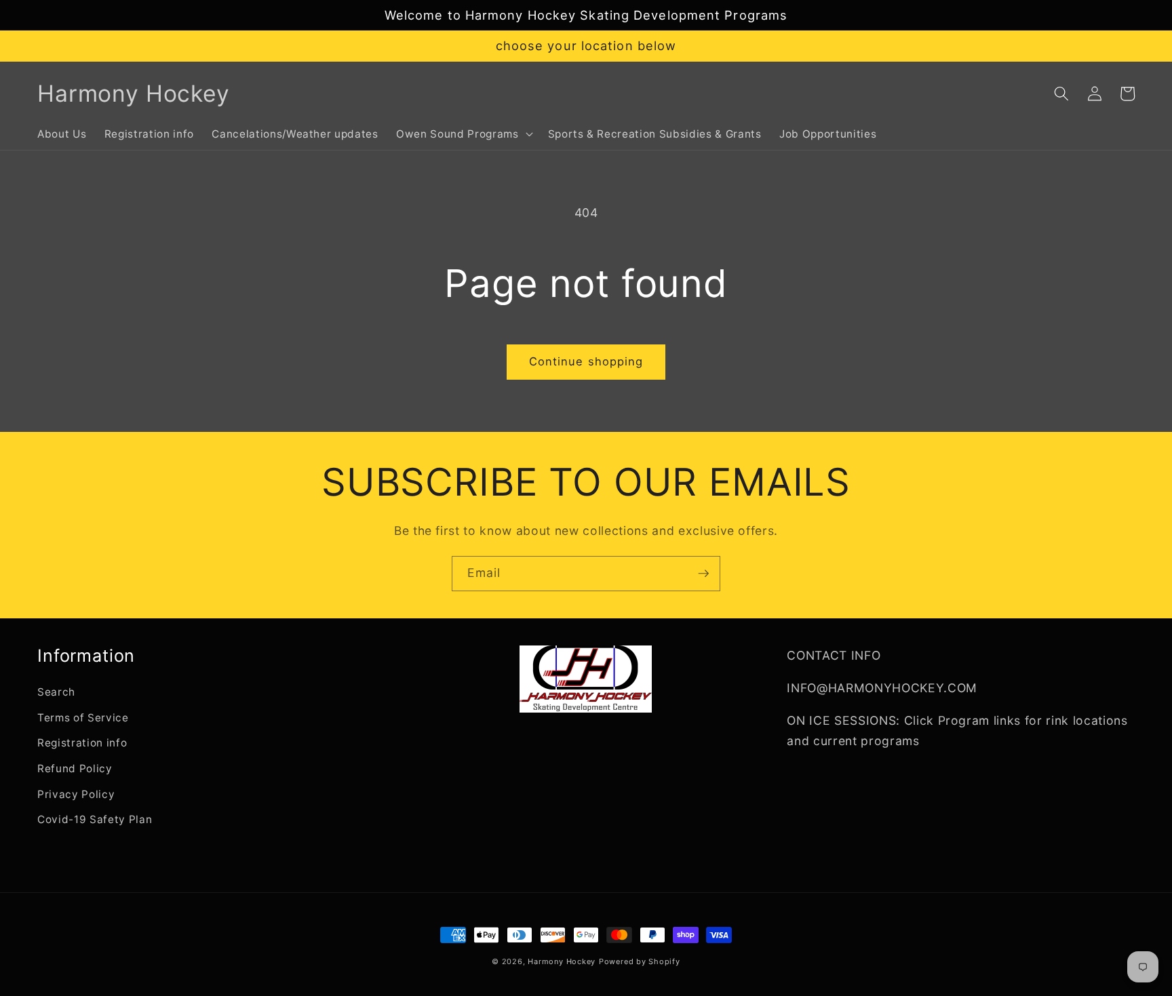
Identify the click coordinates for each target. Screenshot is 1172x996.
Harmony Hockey (561, 961)
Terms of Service (83, 717)
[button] (463, 134)
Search (56, 691)
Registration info (82, 742)
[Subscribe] (703, 573)
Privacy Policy (76, 794)
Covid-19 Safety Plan (94, 819)
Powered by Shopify (639, 961)
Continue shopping (586, 361)
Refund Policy (75, 768)
